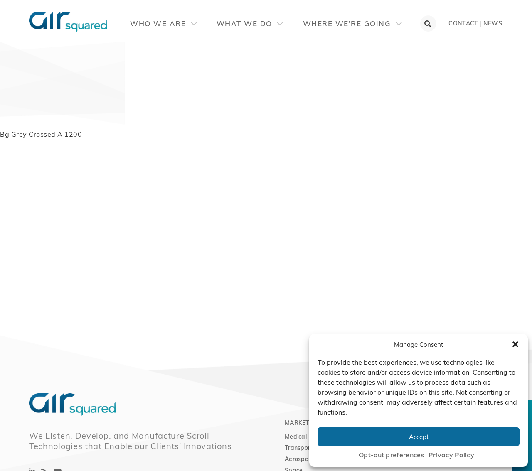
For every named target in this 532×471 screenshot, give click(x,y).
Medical (296, 436)
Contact (463, 23)
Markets (299, 423)
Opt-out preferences (391, 455)
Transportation (306, 447)
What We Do (246, 23)
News (492, 23)
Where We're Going (348, 23)
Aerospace (300, 459)
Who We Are (159, 23)
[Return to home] (29, 16)
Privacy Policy (451, 455)
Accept (419, 437)
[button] (515, 344)
